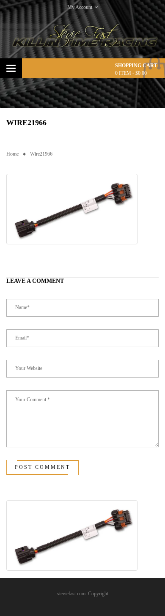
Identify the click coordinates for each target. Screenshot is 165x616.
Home (12, 154)
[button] (71, 209)
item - (131, 73)
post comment (42, 467)
